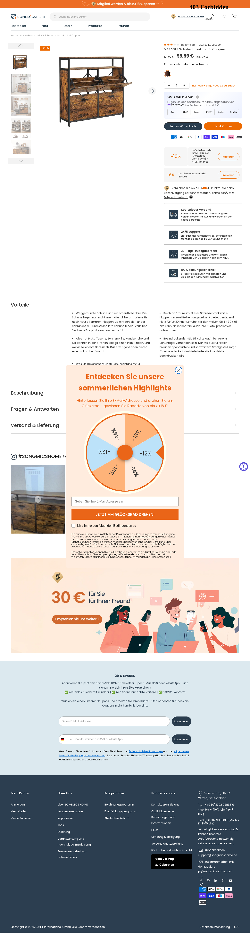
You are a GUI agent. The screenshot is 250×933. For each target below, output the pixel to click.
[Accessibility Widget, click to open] (243, 466)
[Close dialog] (178, 370)
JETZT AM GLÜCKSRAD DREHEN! (125, 514)
